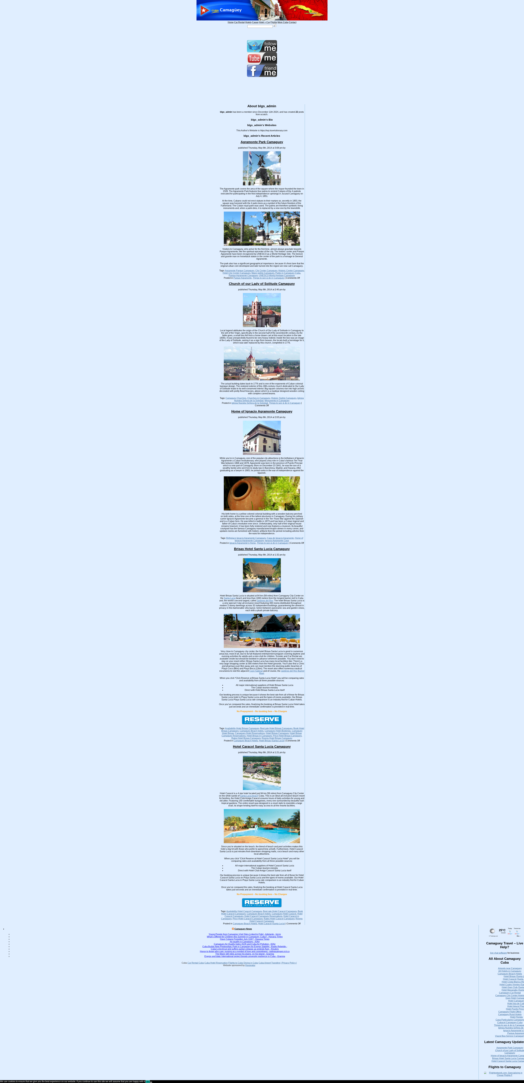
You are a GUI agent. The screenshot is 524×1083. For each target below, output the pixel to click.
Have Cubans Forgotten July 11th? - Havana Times (244, 939)
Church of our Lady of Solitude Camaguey (262, 284)
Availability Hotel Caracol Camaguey (244, 911)
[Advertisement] (262, 34)
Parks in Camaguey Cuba (287, 273)
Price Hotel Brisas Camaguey (287, 736)
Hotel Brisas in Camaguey (259, 736)
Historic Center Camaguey (291, 270)
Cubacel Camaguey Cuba (509, 1022)
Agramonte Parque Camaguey (239, 270)
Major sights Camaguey (262, 273)
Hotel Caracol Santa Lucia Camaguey (262, 746)
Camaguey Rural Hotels (510, 1014)
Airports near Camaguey (510, 968)
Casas (255, 22)
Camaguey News (243, 929)
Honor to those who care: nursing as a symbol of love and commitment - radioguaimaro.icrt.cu (245, 951)
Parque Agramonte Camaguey (243, 275)
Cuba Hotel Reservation (216, 963)
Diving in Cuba (251, 963)
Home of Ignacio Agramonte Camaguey (261, 411)
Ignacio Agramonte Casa (277, 540)
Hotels (248, 22)
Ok (148, 1082)
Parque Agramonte (242, 278)
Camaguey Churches (236, 398)
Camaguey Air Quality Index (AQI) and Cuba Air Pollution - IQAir (245, 944)
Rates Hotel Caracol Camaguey (279, 919)
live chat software (498, 953)
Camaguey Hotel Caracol (284, 914)
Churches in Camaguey (258, 398)
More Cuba (283, 22)
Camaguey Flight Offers (509, 1012)
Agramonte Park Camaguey (262, 142)
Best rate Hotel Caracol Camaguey (280, 911)
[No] (151, 1082)
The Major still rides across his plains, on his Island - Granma (244, 954)
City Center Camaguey (266, 270)
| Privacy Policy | (289, 963)
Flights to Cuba (235, 963)
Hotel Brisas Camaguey (277, 733)
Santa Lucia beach (249, 796)
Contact (292, 22)
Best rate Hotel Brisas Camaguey (276, 728)
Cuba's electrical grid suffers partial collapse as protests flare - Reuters (245, 949)
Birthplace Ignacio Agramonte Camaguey (246, 538)
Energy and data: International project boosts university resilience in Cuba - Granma (244, 956)
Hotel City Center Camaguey (236, 273)
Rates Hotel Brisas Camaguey (246, 738)
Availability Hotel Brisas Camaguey (242, 728)
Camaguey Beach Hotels (246, 741)
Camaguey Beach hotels (252, 731)
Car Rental (239, 22)
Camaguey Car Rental (510, 993)
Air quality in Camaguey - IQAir (245, 941)
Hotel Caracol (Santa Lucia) (271, 923)
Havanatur (250, 965)
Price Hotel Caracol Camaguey (248, 919)
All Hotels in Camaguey (509, 971)
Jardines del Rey (265, 600)
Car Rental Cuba (195, 963)
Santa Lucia (230, 598)
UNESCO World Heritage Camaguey (277, 275)
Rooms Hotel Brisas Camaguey (277, 738)
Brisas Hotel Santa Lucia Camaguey (262, 549)
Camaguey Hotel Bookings (278, 731)
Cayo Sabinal (256, 671)
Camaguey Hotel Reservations (250, 733)
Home (231, 22)
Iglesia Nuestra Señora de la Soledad (250, 403)
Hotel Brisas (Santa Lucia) (271, 741)
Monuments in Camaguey (277, 400)
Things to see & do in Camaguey (268, 278)
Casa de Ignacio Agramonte (280, 538)
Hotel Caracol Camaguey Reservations (263, 916)
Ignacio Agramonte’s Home (243, 543)
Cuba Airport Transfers (269, 963)
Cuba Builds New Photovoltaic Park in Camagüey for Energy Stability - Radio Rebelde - (244, 946)
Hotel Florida (516, 1017)
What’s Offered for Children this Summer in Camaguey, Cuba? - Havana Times (245, 937)
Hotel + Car (264, 22)
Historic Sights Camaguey (283, 398)
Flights (273, 22)
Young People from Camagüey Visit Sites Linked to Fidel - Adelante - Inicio (245, 934)
